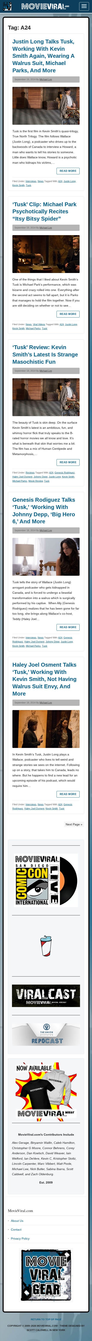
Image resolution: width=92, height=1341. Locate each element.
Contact (16, 1229)
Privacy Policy (20, 1238)
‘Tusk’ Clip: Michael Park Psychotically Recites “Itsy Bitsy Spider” (44, 211)
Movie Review (35, 481)
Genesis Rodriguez (65, 472)
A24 (60, 181)
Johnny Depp (40, 476)
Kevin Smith (18, 185)
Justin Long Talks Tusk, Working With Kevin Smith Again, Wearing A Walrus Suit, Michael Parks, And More (43, 56)
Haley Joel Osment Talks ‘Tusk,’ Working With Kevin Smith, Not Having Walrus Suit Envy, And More (44, 679)
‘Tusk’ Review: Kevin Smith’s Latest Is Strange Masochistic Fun (45, 354)
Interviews (31, 181)
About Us (17, 1220)
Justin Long (70, 181)
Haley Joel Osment (22, 476)
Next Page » (74, 824)
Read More (68, 170)
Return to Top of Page (46, 1319)
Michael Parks (33, 328)
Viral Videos (39, 324)
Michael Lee (46, 79)
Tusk (28, 185)
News (41, 181)
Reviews (30, 472)
